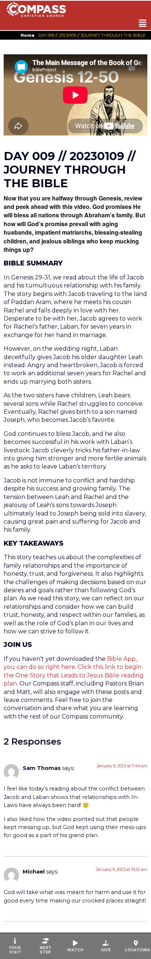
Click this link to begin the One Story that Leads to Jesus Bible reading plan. (74, 675)
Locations (137, 950)
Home (27, 35)
